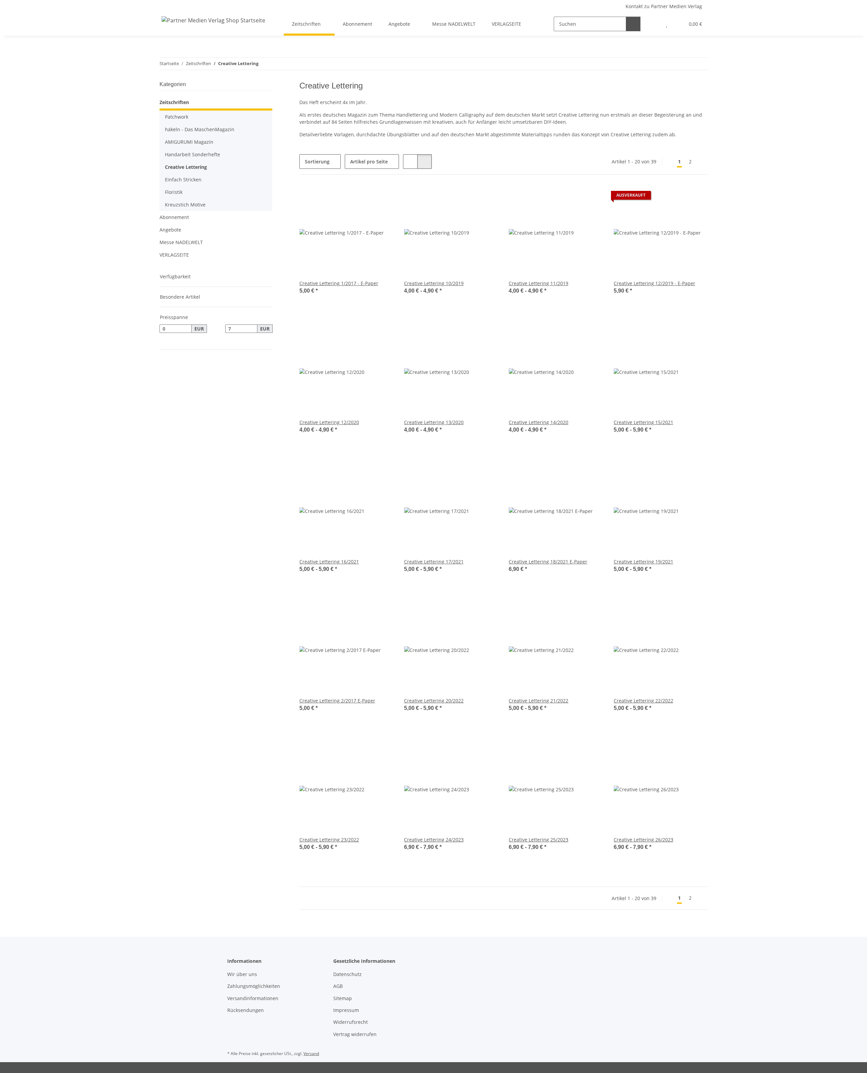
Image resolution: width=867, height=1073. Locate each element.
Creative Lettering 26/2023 (643, 839)
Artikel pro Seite (369, 161)
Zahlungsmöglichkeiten (253, 986)
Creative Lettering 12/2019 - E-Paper (654, 283)
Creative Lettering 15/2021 (643, 422)
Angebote (170, 229)
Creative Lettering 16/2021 (329, 561)
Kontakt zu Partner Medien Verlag (664, 6)
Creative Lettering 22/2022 (643, 700)
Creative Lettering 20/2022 (434, 700)
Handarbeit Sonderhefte (192, 154)
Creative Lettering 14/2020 (538, 422)
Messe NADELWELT (181, 242)
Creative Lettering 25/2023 (538, 839)
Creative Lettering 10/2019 (434, 283)
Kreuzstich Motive (185, 204)
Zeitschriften (174, 102)
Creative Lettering (186, 167)
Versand (311, 1053)
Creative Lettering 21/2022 (538, 700)
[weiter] (701, 161)
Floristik (174, 192)
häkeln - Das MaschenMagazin (199, 129)
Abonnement (174, 217)
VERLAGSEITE (174, 255)
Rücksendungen (245, 1010)
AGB (338, 986)
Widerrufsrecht (350, 1022)
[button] (653, 24)
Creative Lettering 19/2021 (643, 561)
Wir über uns (242, 974)
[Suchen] (633, 24)
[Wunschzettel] (666, 24)
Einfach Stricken (183, 179)
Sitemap (342, 998)
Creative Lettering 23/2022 (329, 839)
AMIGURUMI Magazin (189, 142)
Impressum (346, 1010)
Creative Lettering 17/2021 (434, 561)
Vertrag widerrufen (355, 1034)
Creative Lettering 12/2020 (329, 422)
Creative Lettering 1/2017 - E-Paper (338, 283)
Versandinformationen (252, 998)
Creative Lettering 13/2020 (434, 422)
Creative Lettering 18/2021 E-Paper (548, 561)
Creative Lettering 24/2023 (434, 839)
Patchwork (176, 117)
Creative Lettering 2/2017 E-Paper (337, 700)
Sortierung (317, 161)
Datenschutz (347, 974)
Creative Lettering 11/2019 (538, 283)
